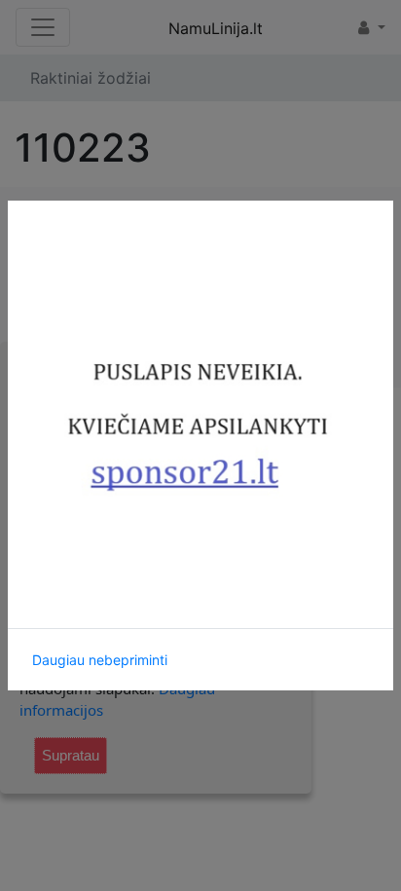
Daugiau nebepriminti (99, 659)
